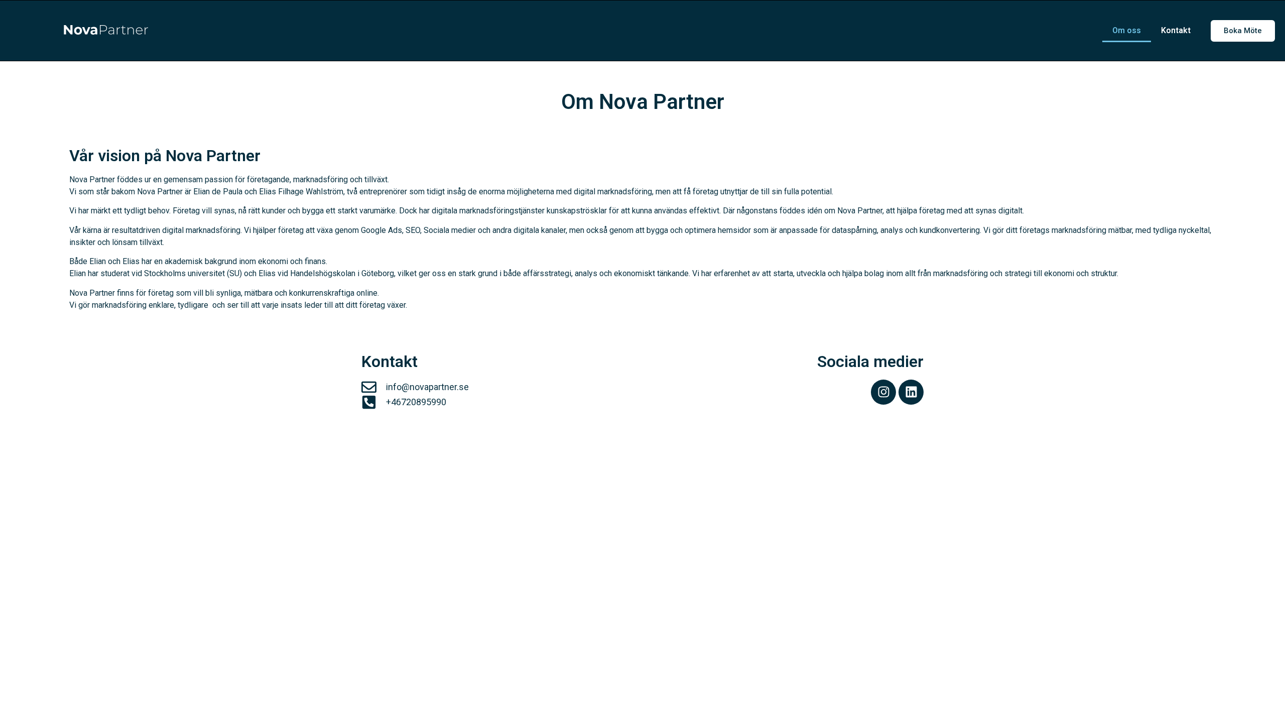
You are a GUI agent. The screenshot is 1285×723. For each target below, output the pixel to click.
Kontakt (1176, 30)
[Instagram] (883, 392)
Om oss (1126, 30)
